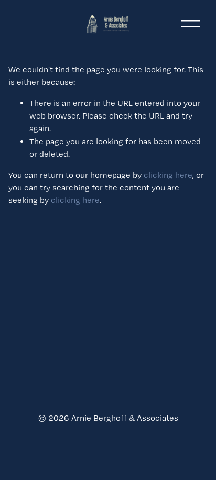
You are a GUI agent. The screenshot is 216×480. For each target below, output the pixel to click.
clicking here (168, 175)
